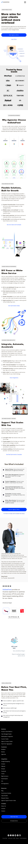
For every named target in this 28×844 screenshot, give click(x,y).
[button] (25, 2)
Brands (3, 752)
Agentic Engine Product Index (8, 800)
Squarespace (4, 778)
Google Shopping (5, 761)
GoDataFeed (24, 838)
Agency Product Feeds (7, 741)
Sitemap (17, 838)
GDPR (14, 838)
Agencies (3, 754)
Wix (2, 781)
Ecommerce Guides (6, 793)
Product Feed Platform (6, 731)
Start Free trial (14, 816)
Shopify (3, 768)
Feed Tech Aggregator (6, 744)
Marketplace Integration (7, 736)
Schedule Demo (14, 821)
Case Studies (4, 795)
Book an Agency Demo (14, 509)
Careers (3, 811)
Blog (2, 790)
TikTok (2, 773)
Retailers (3, 749)
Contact (3, 808)
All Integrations (5, 783)
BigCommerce (4, 776)
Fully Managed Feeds (6, 734)
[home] (5, 2)
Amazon (3, 764)
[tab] (6, 611)
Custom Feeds (4, 739)
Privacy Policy (5, 838)
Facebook (3, 771)
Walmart (3, 766)
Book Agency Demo (14, 35)
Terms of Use (10, 838)
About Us (3, 806)
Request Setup (5, 798)
